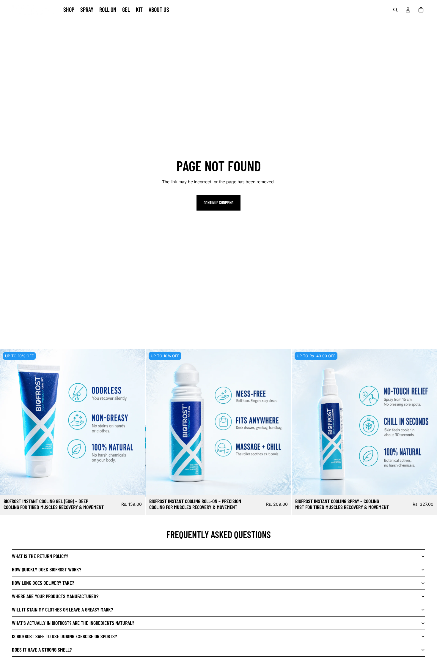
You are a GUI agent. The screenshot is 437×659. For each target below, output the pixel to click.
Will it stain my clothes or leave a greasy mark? (62, 609)
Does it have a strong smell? (42, 649)
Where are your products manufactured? (55, 596)
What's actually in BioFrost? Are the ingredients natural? (73, 623)
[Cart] (420, 9)
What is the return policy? (40, 556)
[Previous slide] (9, 422)
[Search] (395, 9)
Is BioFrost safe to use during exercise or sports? (64, 636)
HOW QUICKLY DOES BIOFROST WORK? (46, 569)
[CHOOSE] (136, 485)
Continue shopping (218, 202)
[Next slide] (136, 422)
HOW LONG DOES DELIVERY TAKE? (43, 582)
